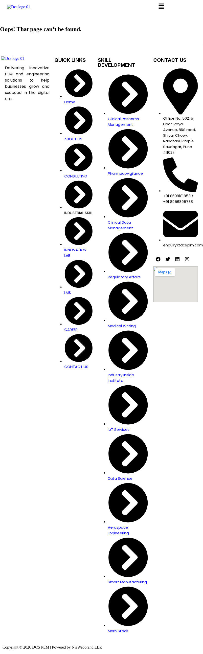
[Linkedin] (177, 259)
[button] (161, 6)
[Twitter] (167, 259)
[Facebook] (158, 259)
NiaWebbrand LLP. (87, 647)
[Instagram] (187, 259)
